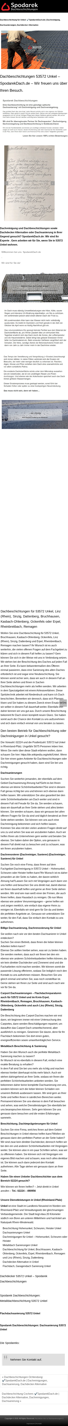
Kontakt (39, 1423)
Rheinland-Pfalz (12, 746)
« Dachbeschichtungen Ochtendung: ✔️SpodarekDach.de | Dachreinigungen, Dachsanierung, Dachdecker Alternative (25, 1381)
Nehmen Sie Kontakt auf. (26, 1359)
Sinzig (13, 641)
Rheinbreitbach (52, 641)
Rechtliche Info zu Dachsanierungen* (48, 1418)
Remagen (6, 645)
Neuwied (43, 1206)
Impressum (30, 1423)
